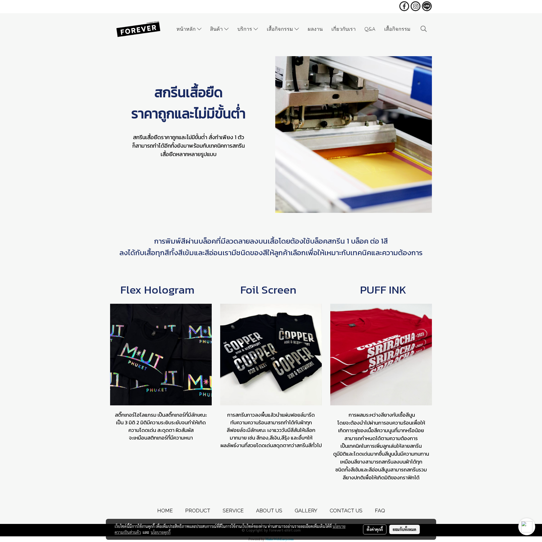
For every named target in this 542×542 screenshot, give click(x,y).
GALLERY (306, 510)
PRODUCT (197, 510)
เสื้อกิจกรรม (280, 29)
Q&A (369, 29)
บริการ (245, 29)
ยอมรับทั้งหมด (404, 529)
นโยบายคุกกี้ (161, 532)
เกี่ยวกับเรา (343, 29)
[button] (424, 28)
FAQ (380, 510)
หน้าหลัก (186, 29)
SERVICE (233, 510)
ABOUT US (269, 510)
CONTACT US (346, 510)
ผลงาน (315, 29)
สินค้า (217, 29)
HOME (165, 510)
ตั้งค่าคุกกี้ (375, 529)
